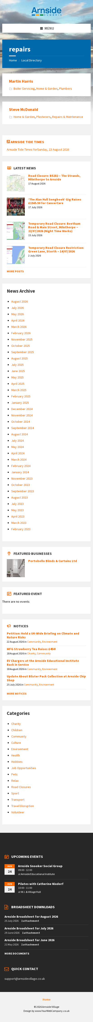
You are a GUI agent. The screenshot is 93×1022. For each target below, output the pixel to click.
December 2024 (22, 409)
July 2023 (17, 504)
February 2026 (20, 333)
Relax (15, 781)
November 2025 (22, 339)
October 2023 (20, 485)
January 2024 (20, 472)
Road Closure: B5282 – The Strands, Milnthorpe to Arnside (54, 178)
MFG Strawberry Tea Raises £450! (31, 649)
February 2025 (20, 396)
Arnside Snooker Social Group (40, 866)
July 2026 (17, 308)
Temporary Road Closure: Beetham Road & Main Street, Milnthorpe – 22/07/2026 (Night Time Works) (54, 227)
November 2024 (22, 415)
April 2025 (17, 384)
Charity (31, 653)
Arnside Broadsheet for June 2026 (29, 940)
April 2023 (17, 516)
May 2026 (17, 314)
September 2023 (22, 491)
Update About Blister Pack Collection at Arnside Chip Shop (46, 678)
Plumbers (65, 88)
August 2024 (19, 434)
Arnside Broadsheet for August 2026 (31, 917)
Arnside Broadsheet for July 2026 (29, 928)
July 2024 (17, 441)
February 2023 (20, 529)
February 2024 (20, 466)
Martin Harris (21, 81)
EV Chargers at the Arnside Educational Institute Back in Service (43, 663)
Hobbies (17, 762)
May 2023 (17, 510)
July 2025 (17, 365)
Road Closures (21, 787)
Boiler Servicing (24, 88)
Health (15, 755)
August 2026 (19, 301)
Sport (15, 793)
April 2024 (17, 453)
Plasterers (43, 117)
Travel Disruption (22, 806)
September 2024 (22, 428)
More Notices (16, 693)
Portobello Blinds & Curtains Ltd (52, 561)
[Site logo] (46, 15)
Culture (16, 743)
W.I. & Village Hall (31, 892)
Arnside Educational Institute (38, 874)
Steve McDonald (23, 109)
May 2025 (17, 377)
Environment (49, 641)
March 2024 (18, 459)
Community (34, 641)
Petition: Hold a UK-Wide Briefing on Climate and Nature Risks (43, 635)
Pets (14, 774)
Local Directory (31, 60)
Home (13, 60)
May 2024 (17, 447)
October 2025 (20, 346)
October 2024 (20, 422)
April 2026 (17, 320)
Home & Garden (47, 88)
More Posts (15, 271)
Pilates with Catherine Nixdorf (40, 884)
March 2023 (18, 523)
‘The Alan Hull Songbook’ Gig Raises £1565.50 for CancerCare (54, 201)
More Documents (17, 953)
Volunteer (17, 812)
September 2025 (22, 352)
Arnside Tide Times (27, 142)
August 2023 (19, 497)
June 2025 (18, 371)
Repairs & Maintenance (67, 117)
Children (16, 730)
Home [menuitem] (47, 999)
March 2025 (18, 390)
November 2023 (22, 478)
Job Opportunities (23, 768)
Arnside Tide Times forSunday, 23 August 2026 (38, 149)
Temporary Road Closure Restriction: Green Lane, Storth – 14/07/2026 (56, 250)
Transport (17, 800)
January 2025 (20, 403)
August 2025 (19, 358)
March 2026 (18, 327)
